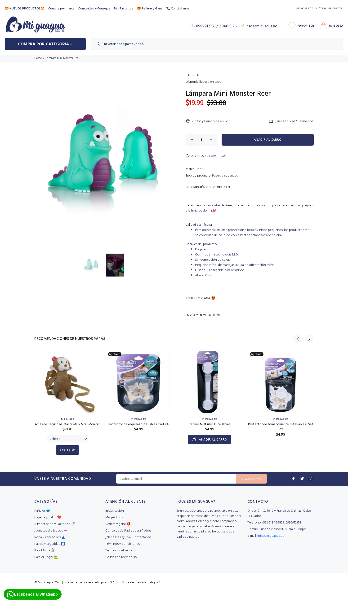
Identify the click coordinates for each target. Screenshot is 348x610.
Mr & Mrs (67, 419)
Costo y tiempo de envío (210, 121)
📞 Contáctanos (177, 8)
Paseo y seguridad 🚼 (49, 544)
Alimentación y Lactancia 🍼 (54, 524)
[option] (94, 265)
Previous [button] (298, 338)
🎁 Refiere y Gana (149, 8)
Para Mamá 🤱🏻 (44, 550)
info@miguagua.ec (270, 536)
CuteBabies (138, 419)
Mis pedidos (114, 517)
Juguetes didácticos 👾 (50, 530)
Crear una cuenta (330, 8)
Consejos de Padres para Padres (128, 530)
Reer (199, 169)
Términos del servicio (120, 550)
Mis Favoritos (123, 8)
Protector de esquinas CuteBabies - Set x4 (138, 424)
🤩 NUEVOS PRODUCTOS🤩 (25, 8)
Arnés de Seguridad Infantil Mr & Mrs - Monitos (67, 424)
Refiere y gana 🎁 (117, 524)
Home (38, 58)
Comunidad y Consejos (94, 8)
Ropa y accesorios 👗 (49, 537)
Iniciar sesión (304, 8)
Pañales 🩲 (42, 511)
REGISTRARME (251, 479)
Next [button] (309, 338)
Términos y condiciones (122, 544)
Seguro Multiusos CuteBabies (209, 424)
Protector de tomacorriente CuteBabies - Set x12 (280, 427)
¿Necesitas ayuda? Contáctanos (128, 537)
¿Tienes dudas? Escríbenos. (294, 121)
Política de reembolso (121, 557)
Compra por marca (61, 8)
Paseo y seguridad (225, 175)
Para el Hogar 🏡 (46, 557)
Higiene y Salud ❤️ (47, 517)
